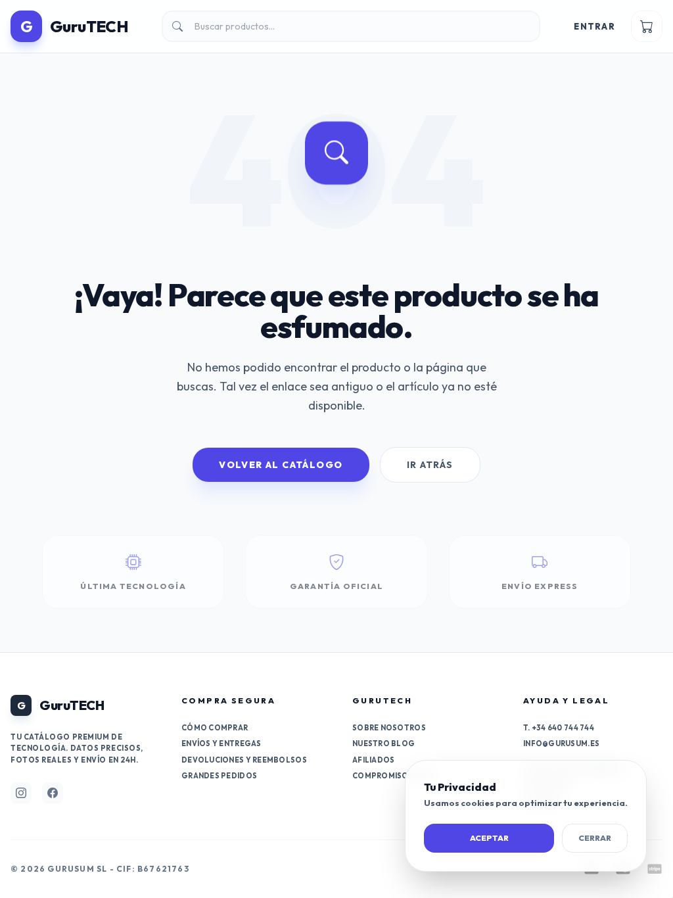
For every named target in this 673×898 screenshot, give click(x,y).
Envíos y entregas (221, 743)
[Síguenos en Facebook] (52, 792)
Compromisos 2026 (393, 775)
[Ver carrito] (646, 26)
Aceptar (489, 838)
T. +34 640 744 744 (558, 727)
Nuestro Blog (383, 743)
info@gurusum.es (561, 743)
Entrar (594, 26)
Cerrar (594, 838)
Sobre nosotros (389, 727)
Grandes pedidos (219, 775)
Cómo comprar (214, 727)
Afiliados (373, 760)
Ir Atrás (430, 465)
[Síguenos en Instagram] (21, 792)
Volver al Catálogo (280, 465)
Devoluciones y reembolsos (244, 760)
